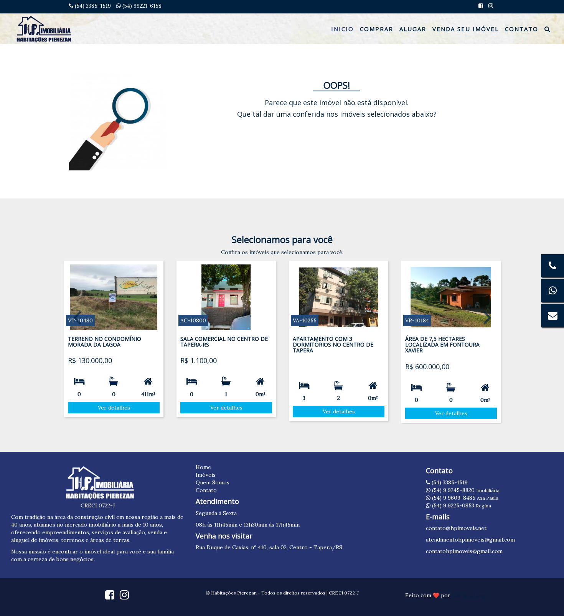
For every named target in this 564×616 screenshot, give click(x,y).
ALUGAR (412, 29)
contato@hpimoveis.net (456, 528)
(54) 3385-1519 (92, 5)
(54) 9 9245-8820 (465, 490)
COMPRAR (376, 29)
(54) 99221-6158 (141, 5)
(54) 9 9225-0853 (460, 505)
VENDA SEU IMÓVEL (465, 29)
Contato (206, 490)
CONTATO (521, 29)
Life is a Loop (469, 595)
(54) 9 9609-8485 (464, 497)
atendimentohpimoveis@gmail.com (470, 539)
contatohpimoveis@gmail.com (464, 551)
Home (203, 467)
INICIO (342, 29)
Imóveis (206, 474)
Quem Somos (212, 482)
